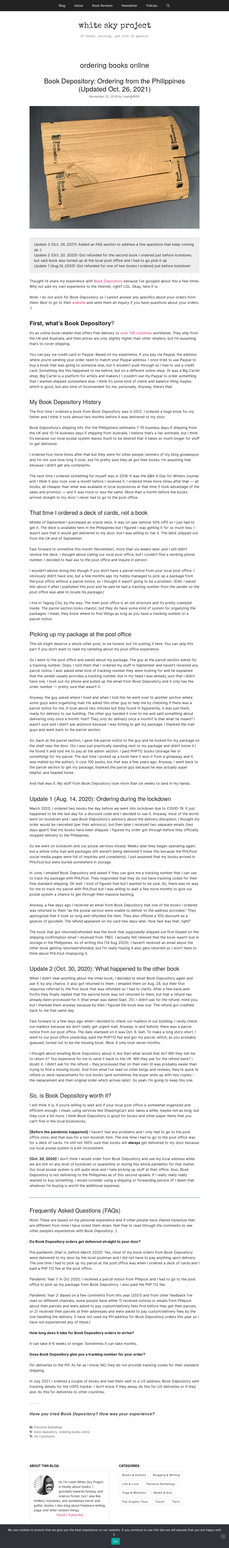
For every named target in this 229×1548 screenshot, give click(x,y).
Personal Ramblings (48, 1427)
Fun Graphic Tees (135, 1501)
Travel (160, 1501)
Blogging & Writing (166, 1475)
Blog (62, 5)
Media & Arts (163, 1492)
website (78, 302)
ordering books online (74, 1432)
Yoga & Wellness (134, 1492)
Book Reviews (102, 5)
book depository (45, 1432)
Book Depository (108, 281)
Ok (116, 1541)
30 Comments (44, 1436)
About (78, 5)
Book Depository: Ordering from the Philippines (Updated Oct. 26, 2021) (114, 85)
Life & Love (130, 1484)
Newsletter (129, 5)
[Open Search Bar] (168, 5)
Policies (151, 5)
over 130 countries (136, 333)
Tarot (176, 1501)
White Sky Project (114, 26)
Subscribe (75, 1515)
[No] (223, 1536)
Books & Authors (134, 1475)
